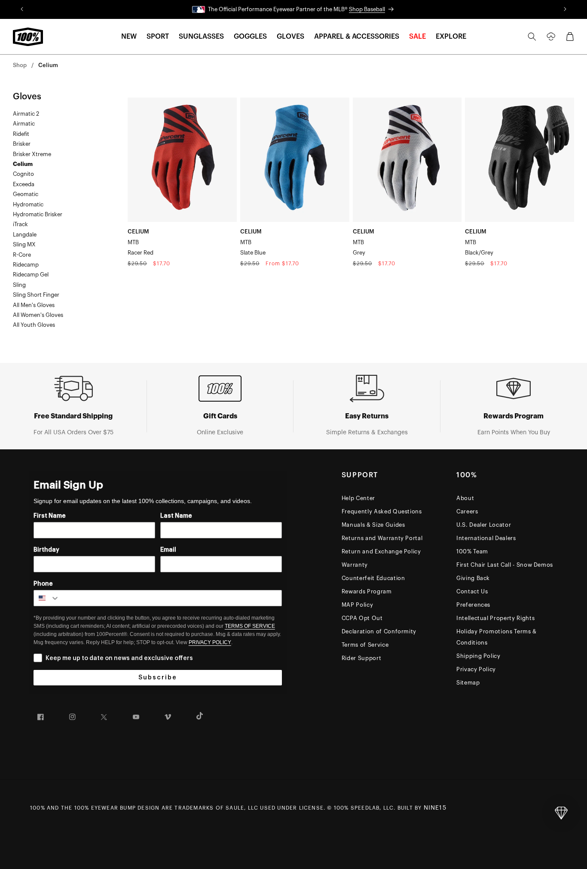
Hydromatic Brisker (37, 214)
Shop (20, 65)
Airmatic (24, 123)
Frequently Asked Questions (382, 511)
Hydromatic (28, 204)
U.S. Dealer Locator (483, 525)
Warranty (355, 565)
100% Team (472, 551)
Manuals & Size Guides (373, 525)
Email (168, 550)
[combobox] (47, 598)
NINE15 (435, 808)
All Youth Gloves (34, 325)
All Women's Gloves (38, 315)
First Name (50, 516)
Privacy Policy (476, 669)
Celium (48, 65)
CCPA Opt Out (362, 618)
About (465, 498)
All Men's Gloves (34, 305)
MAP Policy (357, 605)
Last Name (176, 516)
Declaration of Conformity (379, 631)
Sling (19, 285)
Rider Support (361, 658)
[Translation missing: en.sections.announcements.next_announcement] (565, 9)
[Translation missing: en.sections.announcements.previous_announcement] (22, 9)
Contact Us (472, 591)
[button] (129, 37)
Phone (43, 584)
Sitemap (468, 682)
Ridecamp (26, 264)
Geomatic (25, 194)
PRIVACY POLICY (210, 642)
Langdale (25, 234)
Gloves (27, 96)
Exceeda (23, 184)
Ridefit (21, 134)
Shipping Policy (478, 656)
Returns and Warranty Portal (382, 538)
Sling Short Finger (36, 295)
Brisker (22, 144)
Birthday (46, 550)
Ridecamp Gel (31, 274)
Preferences (473, 605)
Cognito (23, 174)
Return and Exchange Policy (381, 551)
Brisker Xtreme (32, 154)
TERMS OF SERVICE (250, 626)
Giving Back (473, 578)
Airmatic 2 (26, 114)
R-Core (22, 255)
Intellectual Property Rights (495, 618)
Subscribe (157, 678)
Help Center (358, 498)
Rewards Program (367, 591)
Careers (467, 511)
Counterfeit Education (373, 578)
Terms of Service (365, 645)
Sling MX (24, 244)
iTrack (20, 224)
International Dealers (486, 538)
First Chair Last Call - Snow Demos (504, 565)
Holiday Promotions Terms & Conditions (496, 637)
